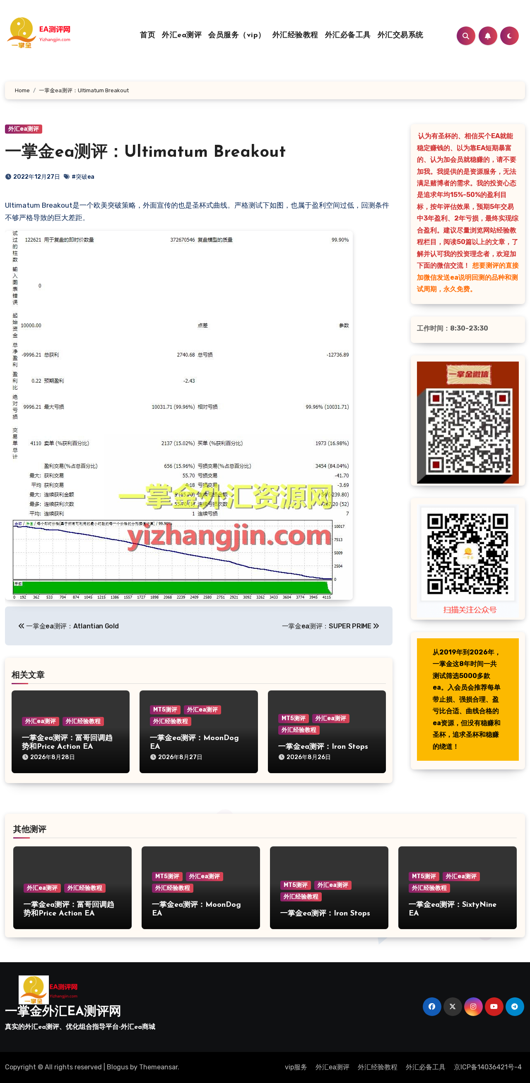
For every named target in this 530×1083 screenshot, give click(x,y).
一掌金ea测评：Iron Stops (323, 747)
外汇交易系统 (401, 35)
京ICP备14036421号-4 (488, 1067)
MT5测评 (165, 709)
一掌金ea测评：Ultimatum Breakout (145, 152)
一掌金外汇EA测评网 (63, 1012)
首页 (147, 35)
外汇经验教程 (295, 35)
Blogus (117, 1067)
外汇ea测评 (182, 35)
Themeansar (158, 1067)
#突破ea (83, 176)
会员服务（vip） (237, 35)
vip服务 (296, 1067)
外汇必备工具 (348, 35)
